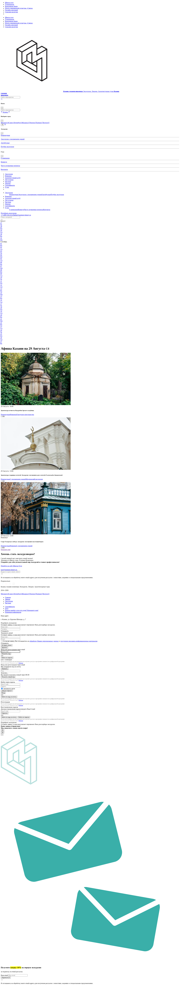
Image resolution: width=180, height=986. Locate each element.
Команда (4, 162)
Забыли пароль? (7, 691)
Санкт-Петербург (16, 123)
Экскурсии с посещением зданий (12, 139)
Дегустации (9, 180)
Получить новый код (8, 677)
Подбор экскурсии (7, 147)
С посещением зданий (18, 479)
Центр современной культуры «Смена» (19, 8)
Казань (26, 123)
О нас (7, 187)
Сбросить (5, 713)
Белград (46, 123)
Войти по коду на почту (9, 697)
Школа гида (9, 2)
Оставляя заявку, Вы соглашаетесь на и (50, 641)
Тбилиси (32, 123)
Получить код (6, 654)
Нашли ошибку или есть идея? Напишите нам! (21, 610)
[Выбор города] (9, 112)
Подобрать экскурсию (9, 213)
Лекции (8, 183)
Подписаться (6, 977)
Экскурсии (9, 174)
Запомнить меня (9, 689)
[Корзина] (5, 125)
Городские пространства (25, 414)
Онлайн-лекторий (11, 10)
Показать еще (5, 549)
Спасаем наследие (11, 12)
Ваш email (4, 975)
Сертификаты (10, 185)
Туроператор (9, 4)
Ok (2, 730)
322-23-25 (7, 215)
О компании (5, 158)
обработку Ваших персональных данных (44, 641)
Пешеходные (5, 135)
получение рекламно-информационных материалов (79, 641)
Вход (3, 693)
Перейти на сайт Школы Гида (11, 566)
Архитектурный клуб (12, 178)
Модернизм (30, 479)
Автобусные (5, 143)
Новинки (8, 176)
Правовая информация (13, 612)
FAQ (6, 608)
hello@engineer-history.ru (22, 215)
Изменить (5, 669)
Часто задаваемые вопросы (10, 166)
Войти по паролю (7, 657)
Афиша (7, 599)
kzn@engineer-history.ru (9, 570)
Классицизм (38, 479)
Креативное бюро (11, 6)
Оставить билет (7, 645)
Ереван (39, 123)
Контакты (4, 169)
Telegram (21, 663)
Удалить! (4, 647)
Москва (5, 123)
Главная (8, 597)
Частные (8, 181)
